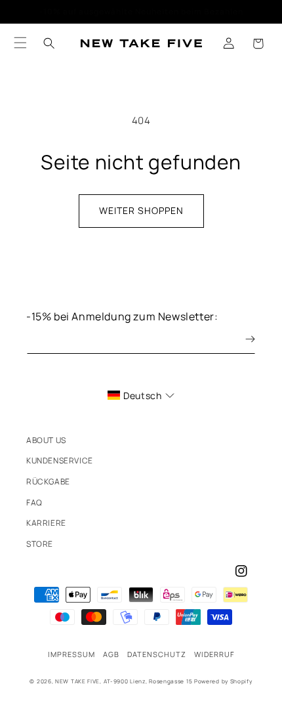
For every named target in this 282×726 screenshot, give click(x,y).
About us (46, 440)
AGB (111, 654)
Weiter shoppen (141, 210)
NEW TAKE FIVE (77, 681)
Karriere (46, 522)
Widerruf (214, 654)
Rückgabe (48, 481)
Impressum (71, 654)
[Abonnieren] (240, 339)
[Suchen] (49, 43)
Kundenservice (59, 460)
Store (39, 543)
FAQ (34, 502)
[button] (257, 43)
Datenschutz (156, 654)
